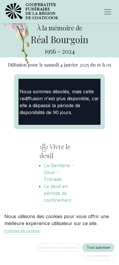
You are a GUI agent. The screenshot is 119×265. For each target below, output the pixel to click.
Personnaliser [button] (98, 256)
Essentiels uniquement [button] (58, 247)
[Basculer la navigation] (108, 11)
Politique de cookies (22, 231)
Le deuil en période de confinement (57, 193)
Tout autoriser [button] (98, 247)
